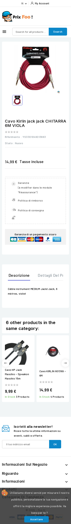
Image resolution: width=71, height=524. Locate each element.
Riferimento (12, 136)
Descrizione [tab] (19, 275)
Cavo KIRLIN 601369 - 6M (52, 373)
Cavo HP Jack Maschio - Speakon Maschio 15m (17, 374)
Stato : (9, 143)
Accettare (36, 519)
